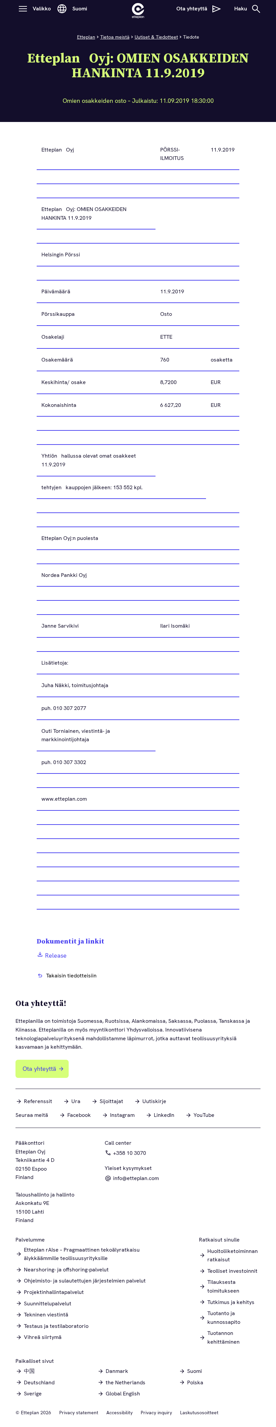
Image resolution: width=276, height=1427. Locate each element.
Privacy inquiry (156, 1413)
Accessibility (119, 1413)
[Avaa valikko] (23, 8)
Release (56, 955)
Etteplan (86, 37)
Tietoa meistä (115, 37)
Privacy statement (78, 1413)
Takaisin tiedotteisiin (71, 975)
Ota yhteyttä (39, 1069)
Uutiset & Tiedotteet (156, 37)
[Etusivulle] (138, 8)
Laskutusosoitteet (199, 1413)
